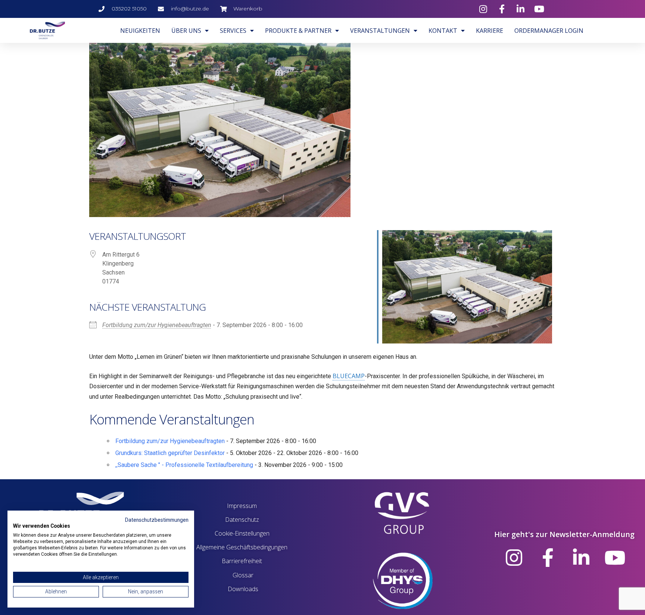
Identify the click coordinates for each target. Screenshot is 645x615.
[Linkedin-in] (581, 557)
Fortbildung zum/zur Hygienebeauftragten (156, 325)
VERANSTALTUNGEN (380, 30)
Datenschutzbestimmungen (156, 520)
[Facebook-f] (547, 557)
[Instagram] (514, 557)
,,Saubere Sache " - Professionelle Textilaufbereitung (184, 464)
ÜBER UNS (186, 30)
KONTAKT (443, 30)
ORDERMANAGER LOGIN (548, 30)
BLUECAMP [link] (349, 376)
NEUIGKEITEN (140, 30)
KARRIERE (489, 30)
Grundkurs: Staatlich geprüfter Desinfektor (170, 452)
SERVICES (233, 30)
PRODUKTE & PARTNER (298, 30)
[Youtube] (614, 557)
